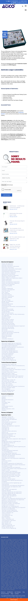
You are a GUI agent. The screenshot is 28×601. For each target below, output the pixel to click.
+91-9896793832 (23, 1)
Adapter (4, 397)
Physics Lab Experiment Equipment (10, 283)
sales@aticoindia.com (21, 2)
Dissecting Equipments (7, 304)
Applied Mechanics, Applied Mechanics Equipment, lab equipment (11, 455)
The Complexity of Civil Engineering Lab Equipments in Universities (17, 230)
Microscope (4, 329)
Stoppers (4, 410)
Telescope (4, 337)
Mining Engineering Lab (7, 358)
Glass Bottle (5, 407)
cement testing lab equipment (9, 419)
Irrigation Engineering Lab (8, 357)
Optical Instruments (7, 280)
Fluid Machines (5, 484)
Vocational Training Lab (7, 391)
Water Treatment (6, 517)
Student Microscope (7, 336)
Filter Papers (5, 292)
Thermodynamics (6, 514)
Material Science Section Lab (9, 433)
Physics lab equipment (7, 263)
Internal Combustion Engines (9, 494)
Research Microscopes (7, 333)
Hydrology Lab (5, 428)
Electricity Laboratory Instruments (10, 266)
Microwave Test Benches (8, 381)
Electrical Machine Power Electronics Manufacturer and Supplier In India (11, 475)
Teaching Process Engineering (9, 510)
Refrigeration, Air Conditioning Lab (10, 506)
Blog (12, 593)
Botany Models (5, 302)
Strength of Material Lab (8, 445)
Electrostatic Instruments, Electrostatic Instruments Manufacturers (11, 269)
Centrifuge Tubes (6, 402)
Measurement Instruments (8, 274)
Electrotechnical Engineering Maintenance (12, 480)
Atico (23, 596)
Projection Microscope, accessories (10, 332)
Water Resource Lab (7, 524)
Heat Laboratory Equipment (9, 272)
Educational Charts (6, 305)
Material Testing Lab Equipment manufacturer (13, 386)
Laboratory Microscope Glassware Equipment (13, 326)
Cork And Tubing (6, 291)
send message (6, 195)
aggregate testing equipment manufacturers (13, 347)
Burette (3, 401)
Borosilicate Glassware (7, 399)
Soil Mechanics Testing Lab (8, 442)
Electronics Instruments (8, 267)
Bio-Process (5, 462)
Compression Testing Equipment (10, 351)
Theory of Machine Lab (7, 512)
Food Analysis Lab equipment (9, 422)
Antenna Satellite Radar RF (8, 368)
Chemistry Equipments (7, 288)
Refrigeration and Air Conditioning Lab (11, 441)
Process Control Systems (8, 505)
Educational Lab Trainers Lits (9, 364)
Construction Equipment (8, 353)
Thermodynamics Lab (7, 515)
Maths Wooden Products (8, 319)
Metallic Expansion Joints (8, 408)
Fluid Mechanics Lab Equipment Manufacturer (13, 485)
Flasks (3, 405)
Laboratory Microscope (7, 320)
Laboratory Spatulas (7, 297)
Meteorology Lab (6, 437)
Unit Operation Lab (6, 521)
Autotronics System (6, 460)
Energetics (4, 481)
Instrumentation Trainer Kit (8, 379)
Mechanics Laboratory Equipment (10, 275)
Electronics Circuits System (8, 479)
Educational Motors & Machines (9, 374)
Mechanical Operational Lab (9, 501)
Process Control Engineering (9, 360)
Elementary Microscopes (8, 323)
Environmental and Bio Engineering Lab (11, 482)
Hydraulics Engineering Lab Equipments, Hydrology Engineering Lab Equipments (12, 492)
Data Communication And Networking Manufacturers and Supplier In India (11, 473)
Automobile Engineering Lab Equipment (11, 344)
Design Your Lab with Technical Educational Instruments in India (15, 246)
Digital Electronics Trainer (8, 373)
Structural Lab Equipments (8, 508)
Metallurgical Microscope (8, 328)
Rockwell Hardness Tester (8, 387)
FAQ (24, 592)
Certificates (10, 592)
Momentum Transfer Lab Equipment (11, 503)
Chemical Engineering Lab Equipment (11, 467)
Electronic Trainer (6, 477)
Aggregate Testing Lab (7, 416)
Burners (4, 287)
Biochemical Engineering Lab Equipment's (12, 463)
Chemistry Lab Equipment (8, 284)
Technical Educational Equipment (10, 450)
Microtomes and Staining (8, 310)
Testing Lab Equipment (7, 385)
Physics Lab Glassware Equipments (11, 282)
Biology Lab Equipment (7, 301)
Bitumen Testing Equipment (8, 348)
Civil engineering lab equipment (9, 345)
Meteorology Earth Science (8, 276)
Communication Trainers (8, 370)
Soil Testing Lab (6, 444)
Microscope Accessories (8, 331)
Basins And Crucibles (7, 285)
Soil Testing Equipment (7, 354)
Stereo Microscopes (7, 335)
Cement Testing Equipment (8, 349)
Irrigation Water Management (9, 495)
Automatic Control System (8, 457)
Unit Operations (6, 516)
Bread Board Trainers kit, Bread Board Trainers (13, 369)
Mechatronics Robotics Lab (8, 436)
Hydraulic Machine (6, 490)
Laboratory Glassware (7, 395)
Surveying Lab (5, 449)
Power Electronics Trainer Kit (9, 382)
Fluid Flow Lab (5, 420)
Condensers (5, 403)
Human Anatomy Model (7, 309)
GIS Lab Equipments (7, 424)
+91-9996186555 (14, 1)
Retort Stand (5, 298)
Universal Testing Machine (8, 390)
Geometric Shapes (6, 317)
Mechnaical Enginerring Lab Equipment (11, 343)
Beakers (4, 398)
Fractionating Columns (7, 406)
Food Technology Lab (7, 423)
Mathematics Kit (6, 318)
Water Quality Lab (6, 523)
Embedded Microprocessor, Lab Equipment (12, 376)
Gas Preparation (6, 293)
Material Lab (5, 432)
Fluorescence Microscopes (8, 324)
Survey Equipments (6, 356)
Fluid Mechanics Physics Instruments (11, 271)
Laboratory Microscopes (8, 327)
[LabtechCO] (8, 6)
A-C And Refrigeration (7, 451)
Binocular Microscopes (7, 322)
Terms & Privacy (5, 593)
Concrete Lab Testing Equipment (10, 352)
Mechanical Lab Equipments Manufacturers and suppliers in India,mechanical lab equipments (13, 499)
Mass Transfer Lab (6, 497)
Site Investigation (6, 389)
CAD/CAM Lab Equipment (8, 418)
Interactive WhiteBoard (7, 339)
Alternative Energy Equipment (9, 453)
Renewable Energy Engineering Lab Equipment (13, 507)
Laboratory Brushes (7, 294)
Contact (17, 593)
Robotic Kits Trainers (7, 383)
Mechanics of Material (7, 435)
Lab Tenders (18, 592)
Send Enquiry (14, 599)
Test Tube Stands (6, 300)
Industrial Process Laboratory (9, 431)
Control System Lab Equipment (9, 471)
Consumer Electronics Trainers (9, 372)
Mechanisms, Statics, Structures (10, 502)
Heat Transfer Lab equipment (9, 489)
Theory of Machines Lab (8, 519)
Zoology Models (6, 311)
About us (3, 592)
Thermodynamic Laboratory (9, 520)
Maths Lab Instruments (7, 313)
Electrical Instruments (7, 265)
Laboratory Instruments (8, 296)
